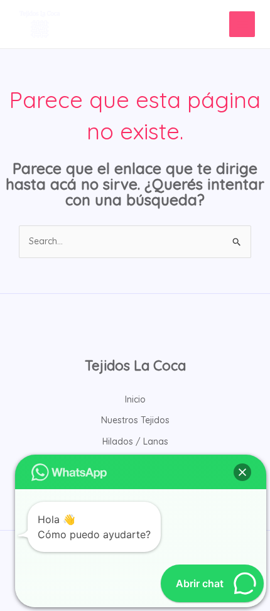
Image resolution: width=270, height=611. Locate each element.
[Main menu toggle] (242, 24)
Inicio (135, 399)
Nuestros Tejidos (135, 420)
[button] (242, 472)
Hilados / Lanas (135, 441)
